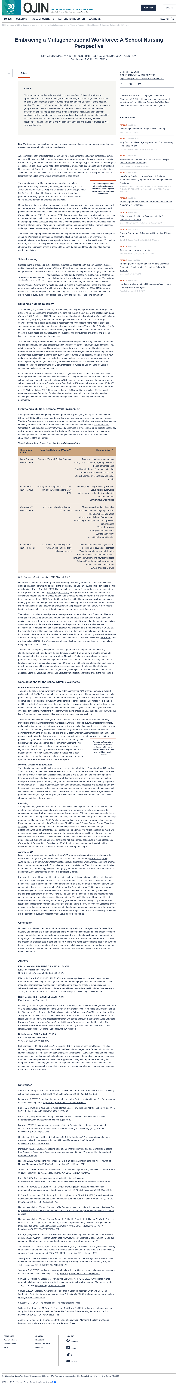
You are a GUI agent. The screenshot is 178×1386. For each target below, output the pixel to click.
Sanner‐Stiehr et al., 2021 (30, 215)
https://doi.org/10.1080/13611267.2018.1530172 (45, 1265)
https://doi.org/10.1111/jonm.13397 (81, 1253)
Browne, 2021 (39, 843)
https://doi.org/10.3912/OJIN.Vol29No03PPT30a (142, 78)
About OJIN (39, 1340)
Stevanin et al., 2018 (53, 215)
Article (24, 73)
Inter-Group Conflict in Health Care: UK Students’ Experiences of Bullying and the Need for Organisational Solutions (146, 179)
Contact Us (39, 1347)
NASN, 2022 (35, 644)
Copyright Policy (22, 1382)
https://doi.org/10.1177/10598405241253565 (38, 1315)
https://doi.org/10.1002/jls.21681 (97, 1190)
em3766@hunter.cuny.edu (37, 970)
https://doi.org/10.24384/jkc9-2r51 (33, 1132)
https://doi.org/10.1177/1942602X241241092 (38, 1229)
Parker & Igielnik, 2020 (42, 589)
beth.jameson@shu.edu (36, 1037)
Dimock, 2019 (63, 577)
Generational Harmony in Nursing (135, 250)
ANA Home (95, 19)
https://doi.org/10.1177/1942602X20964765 (38, 1202)
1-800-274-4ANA (8, 1382)
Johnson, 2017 (50, 361)
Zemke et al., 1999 (98, 858)
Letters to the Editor (71, 19)
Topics (8, 19)
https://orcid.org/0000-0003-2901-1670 (46, 973)
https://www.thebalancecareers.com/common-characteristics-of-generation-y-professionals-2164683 (64, 1181)
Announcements (10, 1344)
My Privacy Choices (45, 1382)
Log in (169, 8)
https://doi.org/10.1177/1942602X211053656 (47, 1111)
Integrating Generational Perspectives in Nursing (142, 129)
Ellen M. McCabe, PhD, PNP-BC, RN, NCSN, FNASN (66, 56)
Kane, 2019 (40, 599)
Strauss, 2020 (72, 634)
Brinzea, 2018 (25, 843)
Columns (21, 19)
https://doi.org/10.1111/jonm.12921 (69, 1164)
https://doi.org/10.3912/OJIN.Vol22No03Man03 (64, 1102)
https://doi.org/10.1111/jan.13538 (50, 1286)
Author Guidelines (10, 1340)
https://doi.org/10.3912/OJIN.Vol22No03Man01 (68, 1173)
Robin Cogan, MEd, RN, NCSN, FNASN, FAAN (115, 56)
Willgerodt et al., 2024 (36, 390)
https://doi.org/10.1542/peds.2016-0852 (79, 1094)
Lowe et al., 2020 (84, 218)
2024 (82, 373)
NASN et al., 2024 (59, 268)
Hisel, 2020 (36, 166)
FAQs (6, 1347)
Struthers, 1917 (40, 316)
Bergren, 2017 (25, 316)
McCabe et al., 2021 (72, 663)
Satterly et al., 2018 (56, 843)
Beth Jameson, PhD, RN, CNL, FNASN (89, 59)
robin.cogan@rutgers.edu (36, 1000)
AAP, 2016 (105, 638)
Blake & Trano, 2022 (40, 820)
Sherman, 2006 (26, 418)
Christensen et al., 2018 (44, 577)
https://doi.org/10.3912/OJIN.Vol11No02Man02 (78, 1274)
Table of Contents (42, 19)
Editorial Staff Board (42, 1344)
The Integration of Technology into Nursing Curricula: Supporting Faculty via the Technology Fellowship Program (144, 267)
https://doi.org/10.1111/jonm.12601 (34, 1144)
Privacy (33, 1382)
